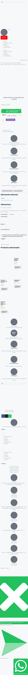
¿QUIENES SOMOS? (8, 43)
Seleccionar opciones (17, 267)
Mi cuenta (6, 440)
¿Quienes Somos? (8, 436)
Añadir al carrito (10, 119)
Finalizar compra (8, 442)
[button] (14, 446)
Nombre (3, 224)
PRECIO (4, 114)
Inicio (2, 62)
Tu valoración (4, 216)
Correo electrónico (5, 229)
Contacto (6, 439)
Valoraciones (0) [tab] (18, 190)
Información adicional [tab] (7, 190)
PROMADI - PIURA (5, 568)
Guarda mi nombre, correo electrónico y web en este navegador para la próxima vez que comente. (14, 235)
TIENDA (5, 44)
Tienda (5, 437)
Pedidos (6, 443)
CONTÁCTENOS (7, 47)
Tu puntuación (4, 214)
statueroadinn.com (4, 658)
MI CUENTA (6, 45)
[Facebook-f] (3, 416)
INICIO (5, 41)
